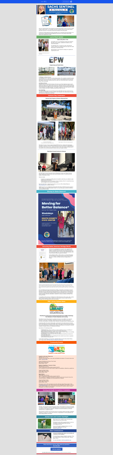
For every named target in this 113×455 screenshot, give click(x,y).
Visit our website (56, 449)
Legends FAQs (44, 359)
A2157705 (59, 428)
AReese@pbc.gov (42, 184)
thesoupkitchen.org (67, 440)
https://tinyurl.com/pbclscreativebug (55, 339)
